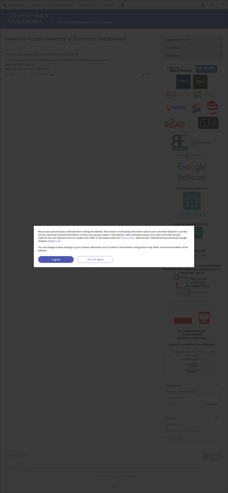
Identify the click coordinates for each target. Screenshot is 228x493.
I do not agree (95, 259)
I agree (56, 259)
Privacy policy (127, 237)
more (56, 241)
